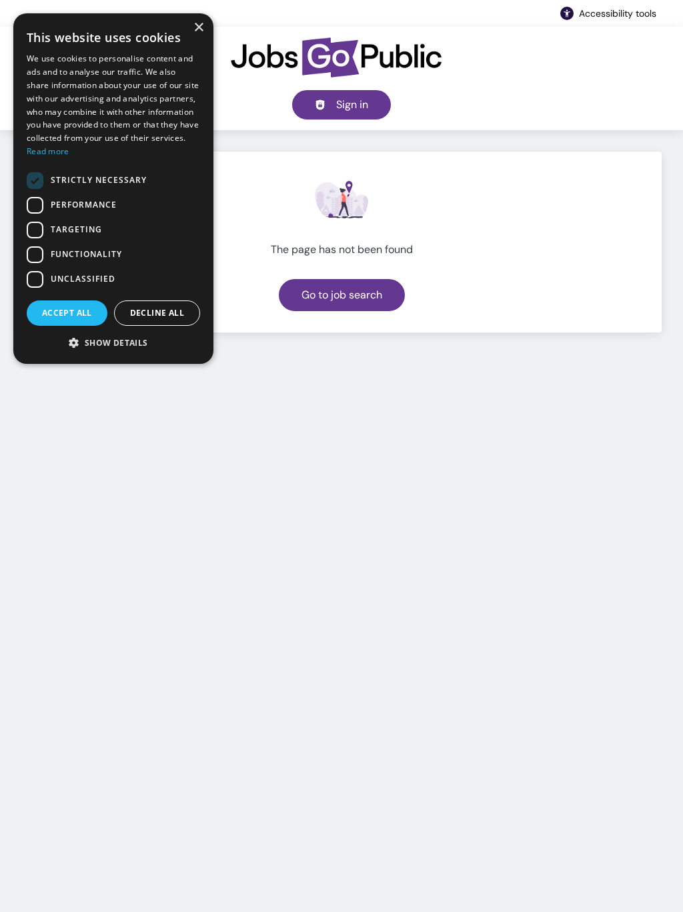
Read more (48, 151)
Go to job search (341, 295)
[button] (113, 342)
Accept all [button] (67, 312)
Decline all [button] (157, 312)
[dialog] (113, 188)
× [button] (198, 28)
